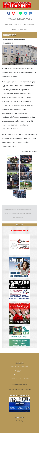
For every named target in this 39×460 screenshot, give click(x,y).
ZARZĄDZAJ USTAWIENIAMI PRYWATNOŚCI (19, 389)
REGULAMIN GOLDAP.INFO (19, 384)
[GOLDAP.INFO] (17, 5)
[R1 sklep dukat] (19, 336)
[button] (33, 5)
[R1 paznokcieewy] (19, 313)
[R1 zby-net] (19, 267)
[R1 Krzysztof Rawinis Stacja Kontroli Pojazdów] (19, 290)
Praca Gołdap (19, 421)
